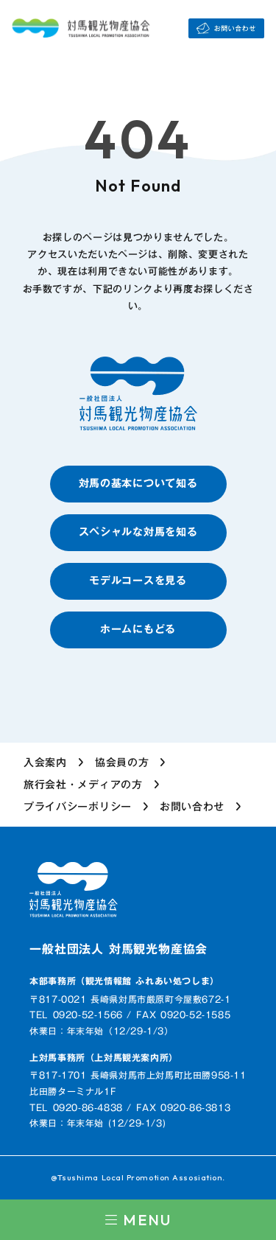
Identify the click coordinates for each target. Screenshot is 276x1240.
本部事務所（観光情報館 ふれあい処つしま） (124, 981)
